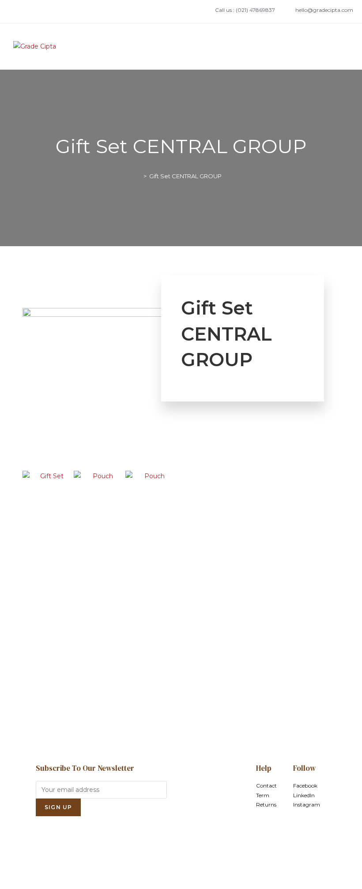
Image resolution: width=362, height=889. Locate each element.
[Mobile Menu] (346, 46)
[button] (31, 476)
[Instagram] (46, 11)
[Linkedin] (32, 11)
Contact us (181, 690)
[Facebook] (18, 11)
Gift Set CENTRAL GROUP (185, 176)
